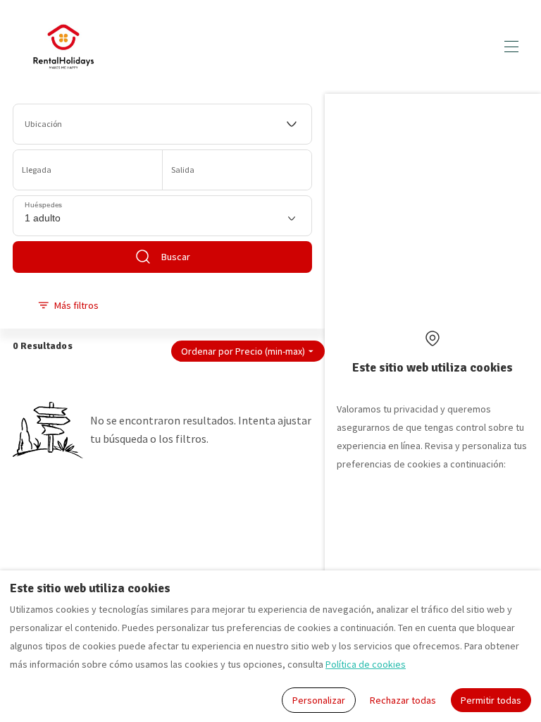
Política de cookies (365, 664)
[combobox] (163, 124)
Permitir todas (491, 700)
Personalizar (318, 700)
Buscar (175, 256)
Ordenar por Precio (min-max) (243, 351)
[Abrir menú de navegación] (511, 46)
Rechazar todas (403, 700)
